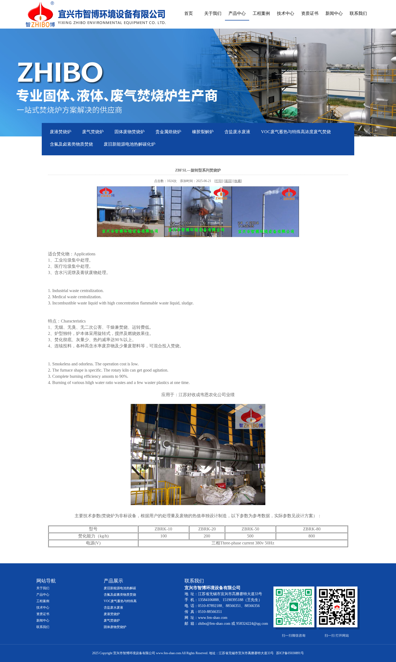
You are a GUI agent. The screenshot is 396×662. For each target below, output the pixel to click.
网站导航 (46, 581)
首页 (188, 13)
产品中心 (237, 13)
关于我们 (212, 13)
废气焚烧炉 (93, 131)
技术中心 (285, 13)
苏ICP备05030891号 (290, 653)
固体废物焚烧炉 (129, 131)
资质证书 (309, 13)
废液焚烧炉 (60, 131)
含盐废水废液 (237, 131)
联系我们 (358, 13)
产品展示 (113, 581)
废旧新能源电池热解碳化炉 (129, 144)
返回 (228, 181)
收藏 (237, 181)
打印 (219, 181)
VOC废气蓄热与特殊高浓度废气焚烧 (296, 131)
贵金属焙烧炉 (168, 131)
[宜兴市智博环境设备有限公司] (96, 14)
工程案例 (261, 13)
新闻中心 (334, 13)
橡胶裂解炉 (203, 131)
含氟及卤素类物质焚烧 (71, 144)
